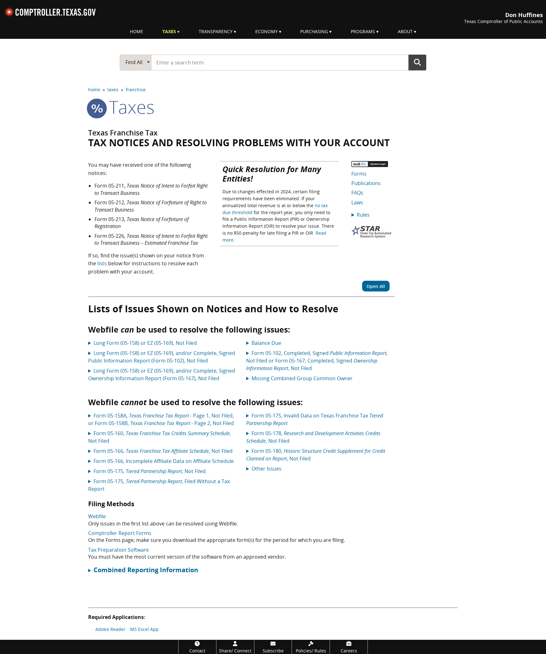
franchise (136, 90)
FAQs (357, 192)
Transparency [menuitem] (216, 31)
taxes (112, 90)
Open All (376, 286)
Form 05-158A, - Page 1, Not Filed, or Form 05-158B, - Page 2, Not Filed (161, 419)
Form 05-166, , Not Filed (163, 450)
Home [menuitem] (136, 31)
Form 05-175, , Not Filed (150, 471)
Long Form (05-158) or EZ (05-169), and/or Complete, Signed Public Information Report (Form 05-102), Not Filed (161, 357)
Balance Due (266, 342)
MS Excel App (144, 629)
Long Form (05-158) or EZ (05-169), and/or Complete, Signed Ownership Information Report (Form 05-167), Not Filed (161, 374)
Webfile (97, 516)
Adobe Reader (110, 629)
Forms (359, 173)
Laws (357, 202)
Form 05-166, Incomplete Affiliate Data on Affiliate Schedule (164, 461)
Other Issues (267, 468)
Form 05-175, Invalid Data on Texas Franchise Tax (314, 419)
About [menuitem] (405, 31)
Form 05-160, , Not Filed (159, 437)
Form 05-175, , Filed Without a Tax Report (159, 485)
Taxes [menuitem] (169, 31)
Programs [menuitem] (363, 31)
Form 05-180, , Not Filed (315, 454)
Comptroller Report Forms (119, 533)
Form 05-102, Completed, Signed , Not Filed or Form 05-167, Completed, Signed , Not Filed (317, 361)
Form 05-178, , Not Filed (313, 437)
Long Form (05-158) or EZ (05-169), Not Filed (145, 342)
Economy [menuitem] (266, 31)
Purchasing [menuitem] (314, 31)
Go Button (417, 62)
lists (102, 263)
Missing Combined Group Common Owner (302, 378)
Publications (366, 183)
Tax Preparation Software (118, 549)
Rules (363, 214)
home (94, 90)
